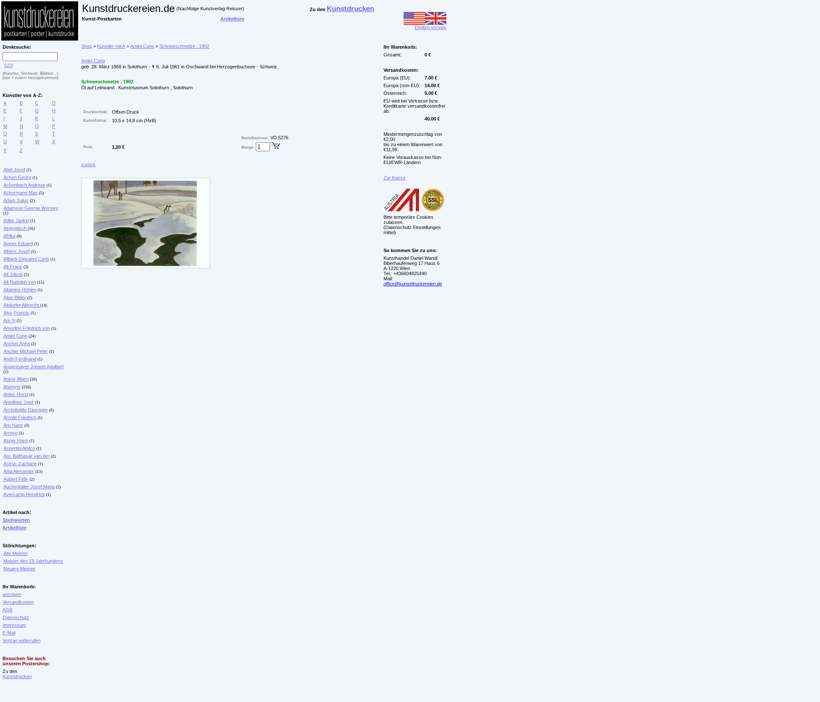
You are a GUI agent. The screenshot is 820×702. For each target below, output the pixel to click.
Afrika (9, 235)
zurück (88, 164)
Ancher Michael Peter (25, 351)
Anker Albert (16, 379)
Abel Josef (14, 169)
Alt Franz (12, 266)
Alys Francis (16, 312)
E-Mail (9, 632)
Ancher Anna (16, 343)
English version (430, 27)
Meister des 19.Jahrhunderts (33, 561)
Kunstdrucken (17, 676)
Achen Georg (17, 177)
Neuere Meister (19, 568)
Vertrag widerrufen (22, 640)
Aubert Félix (15, 479)
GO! (8, 65)
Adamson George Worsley (31, 208)
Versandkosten (18, 602)
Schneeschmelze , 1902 (184, 46)
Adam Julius (16, 200)
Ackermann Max (20, 192)
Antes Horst (15, 394)
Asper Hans (15, 440)
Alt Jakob (13, 274)
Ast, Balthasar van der (26, 455)
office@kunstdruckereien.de (413, 283)
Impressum (14, 625)
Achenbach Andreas (24, 185)
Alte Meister (15, 553)
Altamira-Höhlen (19, 289)
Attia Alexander (18, 471)
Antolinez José (18, 402)
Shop (86, 46)
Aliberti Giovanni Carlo (26, 258)
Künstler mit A (111, 46)
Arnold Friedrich (19, 417)
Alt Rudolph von (19, 282)
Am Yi (9, 320)
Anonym (11, 386)
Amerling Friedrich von (26, 328)
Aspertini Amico (19, 448)
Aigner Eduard (18, 243)
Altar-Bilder (14, 297)
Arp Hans (13, 425)
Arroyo (10, 432)
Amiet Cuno (15, 335)
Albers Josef (16, 251)
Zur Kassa (394, 177)
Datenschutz (16, 617)
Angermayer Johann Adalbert (33, 366)
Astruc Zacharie (20, 463)
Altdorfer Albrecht (21, 305)
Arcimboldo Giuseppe (25, 409)
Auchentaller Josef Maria (29, 486)
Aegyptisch (15, 228)
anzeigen (12, 594)
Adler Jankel (16, 220)
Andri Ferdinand (19, 358)
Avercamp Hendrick (24, 494)
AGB (7, 609)
